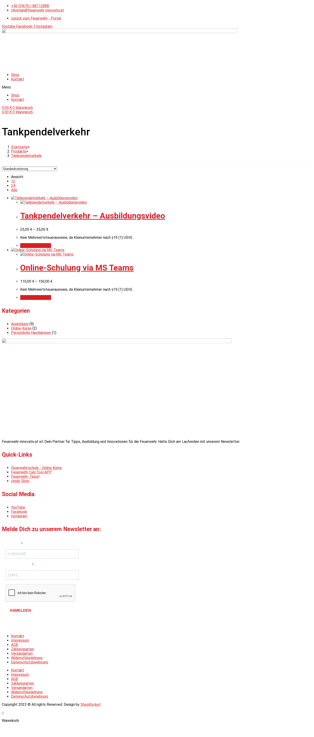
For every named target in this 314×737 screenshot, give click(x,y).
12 (13, 181)
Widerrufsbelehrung (27, 658)
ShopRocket (90, 704)
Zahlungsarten (22, 649)
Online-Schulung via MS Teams (77, 268)
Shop (15, 75)
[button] (157, 87)
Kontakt (17, 79)
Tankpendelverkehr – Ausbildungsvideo (92, 216)
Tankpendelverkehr (26, 156)
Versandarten (22, 653)
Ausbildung (20, 324)
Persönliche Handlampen (31, 332)
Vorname (13, 544)
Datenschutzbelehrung (29, 662)
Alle (14, 190)
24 (13, 185)
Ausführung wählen (35, 245)
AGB (14, 645)
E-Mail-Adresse (19, 565)
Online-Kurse (21, 328)
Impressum (20, 640)
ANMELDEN (20, 610)
